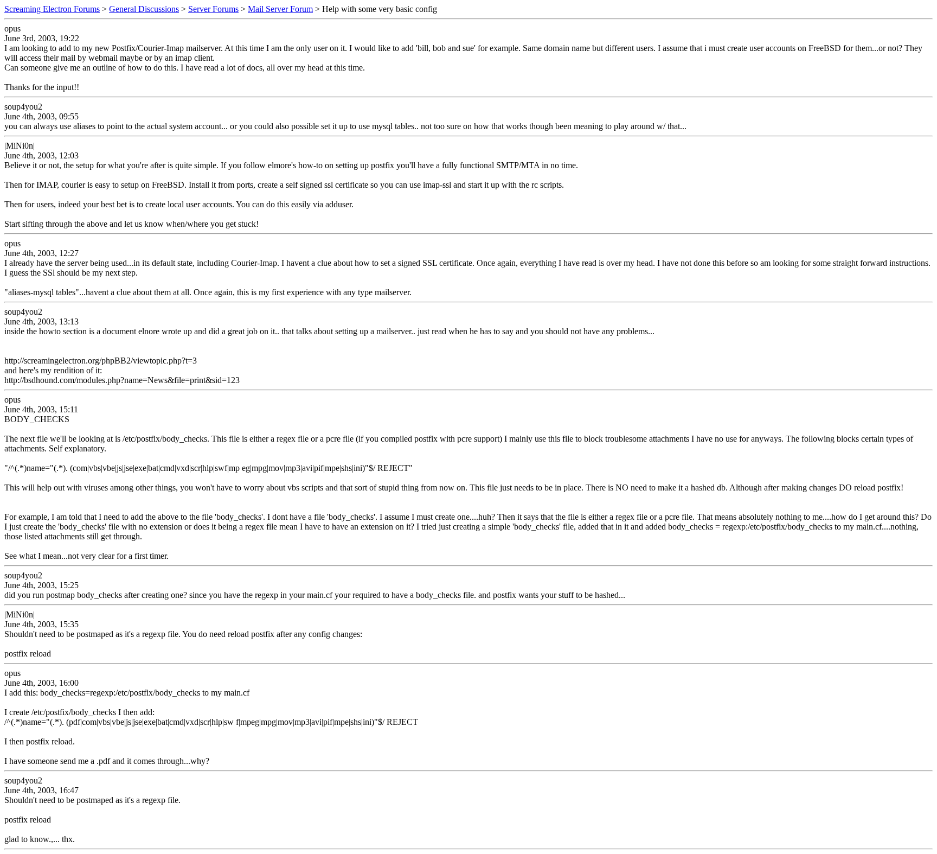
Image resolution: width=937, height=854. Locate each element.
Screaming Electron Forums (52, 9)
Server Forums (213, 9)
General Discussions (144, 9)
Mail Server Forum (280, 9)
